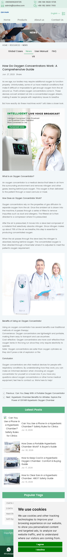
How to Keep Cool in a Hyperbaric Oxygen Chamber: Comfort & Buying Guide (41, 461)
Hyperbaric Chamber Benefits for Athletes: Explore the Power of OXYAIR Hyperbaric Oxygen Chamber (36, 399)
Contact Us (57, 20)
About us (39, 20)
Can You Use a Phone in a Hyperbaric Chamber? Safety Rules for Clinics (42, 425)
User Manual (41, 51)
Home (7, 20)
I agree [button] (40, 544)
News (25, 45)
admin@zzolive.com (15, 5)
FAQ (54, 51)
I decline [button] (40, 549)
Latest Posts (33, 409)
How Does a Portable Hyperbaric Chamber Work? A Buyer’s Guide (39, 445)
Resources (15, 45)
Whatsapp (9, 553)
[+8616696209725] (8, 549)
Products (22, 20)
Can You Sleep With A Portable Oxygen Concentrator (40, 393)
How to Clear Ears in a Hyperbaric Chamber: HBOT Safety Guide (39, 477)
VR (33, 56)
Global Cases (15, 51)
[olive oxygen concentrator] (33, 170)
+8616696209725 (13, 2)
